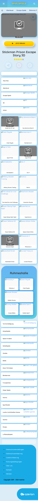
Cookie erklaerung (12, 458)
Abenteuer (10, 10)
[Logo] (19, 3)
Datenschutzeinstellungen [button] (15, 449)
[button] (34, 3)
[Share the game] (8, 65)
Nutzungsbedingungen (14, 462)
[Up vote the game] (30, 65)
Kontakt (9, 470)
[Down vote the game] (19, 65)
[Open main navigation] (3, 3)
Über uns (9, 466)
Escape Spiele (21, 10)
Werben (9, 474)
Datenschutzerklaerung (14, 454)
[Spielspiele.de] (2, 10)
